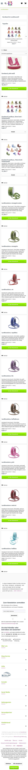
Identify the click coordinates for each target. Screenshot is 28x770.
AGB (14, 745)
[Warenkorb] (25, 3)
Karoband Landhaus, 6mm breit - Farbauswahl (14, 39)
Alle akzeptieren (17, 763)
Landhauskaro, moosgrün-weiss (12, 203)
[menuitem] (2, 3)
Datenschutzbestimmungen (8, 623)
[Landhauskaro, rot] (14, 279)
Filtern (5, 50)
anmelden (6, 632)
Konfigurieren (14, 767)
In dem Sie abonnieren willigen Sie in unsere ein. (13, 621)
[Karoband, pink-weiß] (14, 63)
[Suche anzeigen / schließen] (5, 3)
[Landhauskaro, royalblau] (14, 323)
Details (13, 131)
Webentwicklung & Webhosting (20, 736)
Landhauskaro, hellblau (9, 548)
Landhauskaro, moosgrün (10, 246)
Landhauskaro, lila (7, 376)
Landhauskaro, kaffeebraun (10, 419)
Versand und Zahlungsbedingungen (9, 743)
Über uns (15, 740)
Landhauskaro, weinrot (9, 505)
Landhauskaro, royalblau (9, 333)
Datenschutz (8, 745)
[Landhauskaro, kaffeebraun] (14, 409)
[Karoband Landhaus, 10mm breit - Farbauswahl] (14, 150)
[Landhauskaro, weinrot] (14, 495)
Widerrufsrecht (22, 743)
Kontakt (20, 740)
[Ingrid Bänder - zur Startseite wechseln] (14, 3)
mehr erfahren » (18, 591)
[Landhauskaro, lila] (14, 366)
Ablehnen (8, 763)
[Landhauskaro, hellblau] (14, 538)
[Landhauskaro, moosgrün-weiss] (14, 193)
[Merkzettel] (21, 3)
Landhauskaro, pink (8, 462)
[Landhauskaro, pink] (14, 452)
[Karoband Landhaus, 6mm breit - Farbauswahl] (14, 32)
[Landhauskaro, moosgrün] (14, 236)
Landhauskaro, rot (7, 289)
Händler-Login (7, 740)
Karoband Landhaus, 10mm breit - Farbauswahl (12, 160)
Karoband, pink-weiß (8, 73)
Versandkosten (23, 732)
